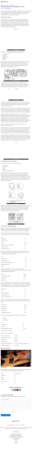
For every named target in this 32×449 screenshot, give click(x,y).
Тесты (16, 440)
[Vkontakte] (15, 390)
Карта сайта (16, 442)
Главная (2, 5)
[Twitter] (20, 390)
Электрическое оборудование (9, 5)
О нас (16, 441)
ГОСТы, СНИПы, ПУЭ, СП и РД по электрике (16, 436)
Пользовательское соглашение (16, 435)
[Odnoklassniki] (12, 389)
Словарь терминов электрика (16, 437)
